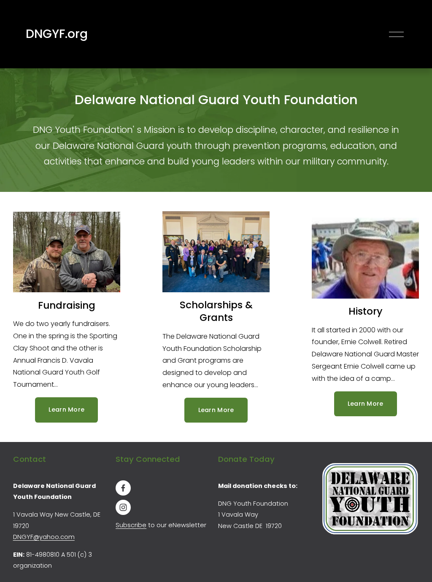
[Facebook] (123, 488)
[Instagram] (123, 507)
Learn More (66, 409)
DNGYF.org (57, 33)
